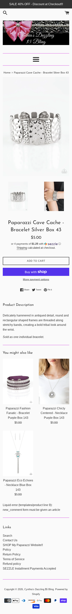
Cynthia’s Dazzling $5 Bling (39, 589)
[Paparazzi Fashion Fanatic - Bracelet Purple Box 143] (18, 381)
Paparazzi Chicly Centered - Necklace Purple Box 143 (54, 413)
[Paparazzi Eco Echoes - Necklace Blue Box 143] (18, 453)
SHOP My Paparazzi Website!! (23, 545)
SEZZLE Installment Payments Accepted (29, 568)
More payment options (36, 279)
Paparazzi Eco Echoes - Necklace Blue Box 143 (18, 485)
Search (7, 535)
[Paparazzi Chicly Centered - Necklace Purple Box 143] (54, 381)
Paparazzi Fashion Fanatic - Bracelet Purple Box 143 (18, 413)
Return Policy (11, 554)
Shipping (22, 247)
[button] (36, 244)
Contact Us (10, 540)
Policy (7, 549)
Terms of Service (14, 559)
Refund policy (12, 563)
